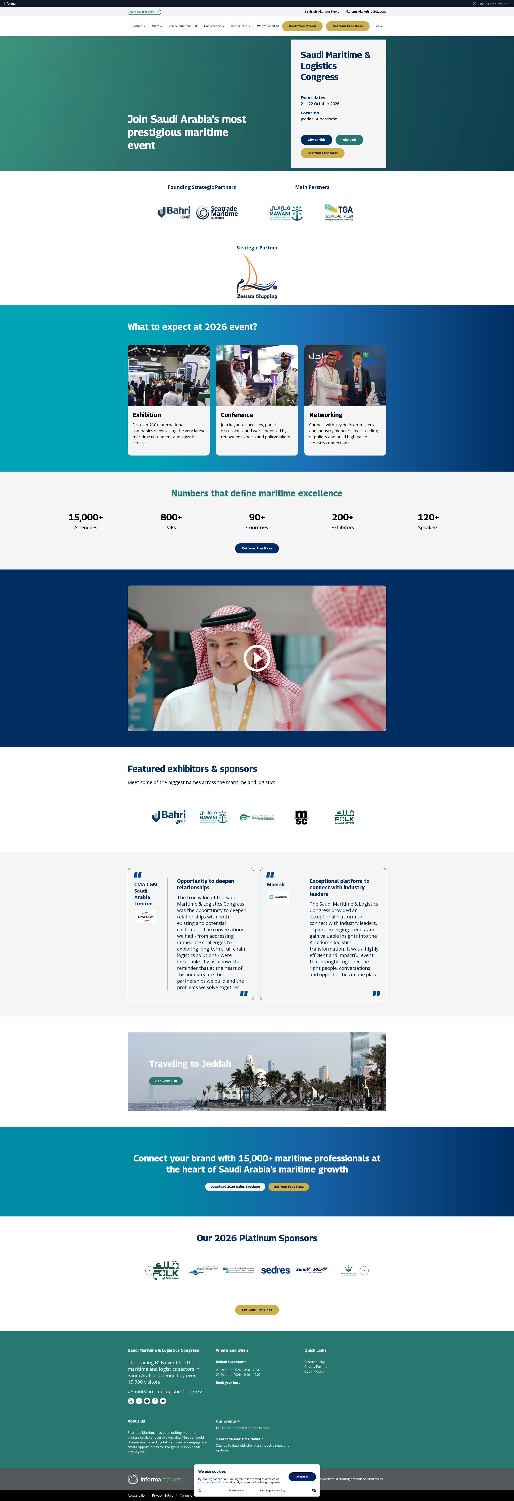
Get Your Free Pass (348, 26)
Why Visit (349, 140)
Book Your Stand (302, 26)
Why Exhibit (316, 140)
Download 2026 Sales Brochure (235, 1187)
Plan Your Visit (165, 1081)
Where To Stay (268, 26)
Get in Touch (314, 1371)
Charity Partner (316, 1366)
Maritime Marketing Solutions (366, 11)
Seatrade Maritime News (322, 11)
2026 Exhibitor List (183, 26)
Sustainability (314, 1362)
